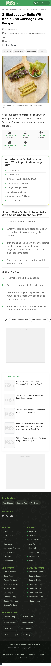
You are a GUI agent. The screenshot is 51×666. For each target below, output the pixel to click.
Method (42, 51)
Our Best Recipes (12, 376)
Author (41, 654)
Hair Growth (34, 540)
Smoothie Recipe (36, 597)
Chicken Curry (27, 617)
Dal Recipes (8, 593)
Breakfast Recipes (11, 634)
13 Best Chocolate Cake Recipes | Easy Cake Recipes (30, 396)
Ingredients (31, 51)
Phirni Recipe (34, 601)
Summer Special (35, 568)
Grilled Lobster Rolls (19, 320)
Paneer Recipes (10, 580)
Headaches (8, 561)
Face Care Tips (35, 593)
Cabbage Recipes (11, 597)
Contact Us (24, 658)
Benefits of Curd (36, 584)
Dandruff (32, 548)
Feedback (31, 654)
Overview (7, 51)
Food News (35, 503)
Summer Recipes (36, 572)
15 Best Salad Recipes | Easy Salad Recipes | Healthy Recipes (30, 411)
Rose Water (34, 536)
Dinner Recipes (10, 572)
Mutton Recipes (10, 623)
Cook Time (19, 51)
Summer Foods (35, 576)
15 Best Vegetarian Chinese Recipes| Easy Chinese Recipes (31, 439)
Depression (8, 544)
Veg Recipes (8, 568)
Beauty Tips (34, 556)
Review (7, 41)
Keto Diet (7, 540)
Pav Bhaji (26, 634)
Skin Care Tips (35, 588)
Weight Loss (8, 503)
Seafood (12, 9)
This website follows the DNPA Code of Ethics (25, 645)
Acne (31, 561)
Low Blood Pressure (12, 548)
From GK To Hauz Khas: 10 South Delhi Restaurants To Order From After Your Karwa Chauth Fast (29, 426)
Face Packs (34, 552)
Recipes (5, 9)
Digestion (7, 556)
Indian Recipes (9, 612)
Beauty (31, 527)
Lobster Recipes (39, 320)
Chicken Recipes (10, 617)
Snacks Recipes (10, 605)
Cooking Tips (22, 503)
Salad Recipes (9, 576)
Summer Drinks (35, 580)
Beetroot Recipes (11, 601)
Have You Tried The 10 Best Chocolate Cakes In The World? (29, 382)
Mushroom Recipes (11, 584)
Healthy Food (9, 552)
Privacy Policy (8, 654)
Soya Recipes (9, 588)
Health (6, 527)
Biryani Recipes (27, 623)
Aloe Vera (33, 531)
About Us (20, 654)
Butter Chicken (10, 629)
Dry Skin (32, 544)
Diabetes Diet (9, 536)
